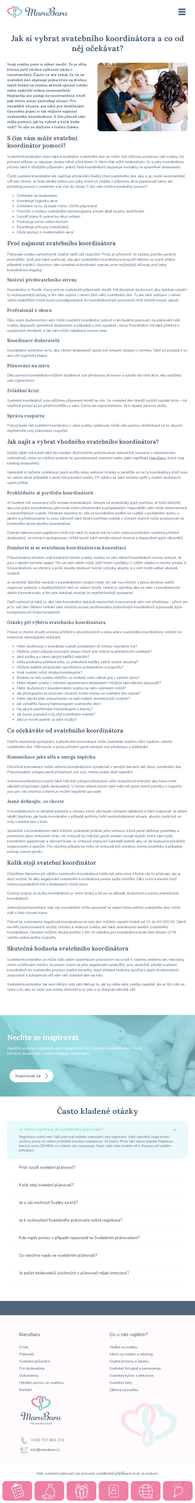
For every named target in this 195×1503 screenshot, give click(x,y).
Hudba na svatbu (123, 1347)
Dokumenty (28, 1375)
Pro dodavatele (32, 1368)
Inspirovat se (28, 1076)
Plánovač (26, 1354)
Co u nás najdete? (128, 1334)
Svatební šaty (120, 1382)
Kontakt (25, 1389)
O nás (24, 1347)
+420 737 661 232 (47, 1440)
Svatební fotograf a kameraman (135, 1368)
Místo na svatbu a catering (131, 1354)
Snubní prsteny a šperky (129, 1361)
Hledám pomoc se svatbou (41, 1382)
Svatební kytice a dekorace (131, 1375)
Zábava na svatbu (123, 1389)
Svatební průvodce (34, 1361)
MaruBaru (157, 458)
